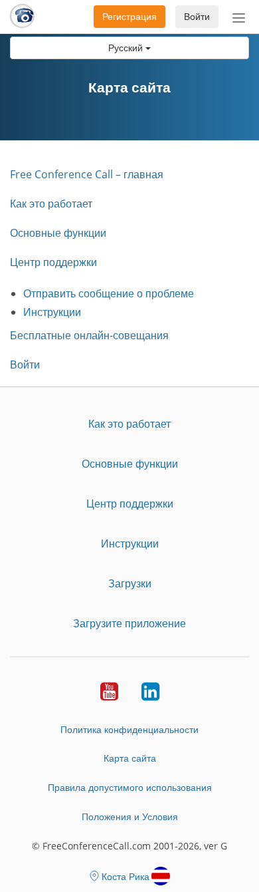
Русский (126, 47)
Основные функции (58, 232)
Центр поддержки (53, 262)
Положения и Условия (130, 816)
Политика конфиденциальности (129, 729)
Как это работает (51, 203)
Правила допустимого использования (130, 787)
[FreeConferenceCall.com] (22, 16)
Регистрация (129, 16)
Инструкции (52, 312)
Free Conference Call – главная (86, 174)
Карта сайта (130, 758)
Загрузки (129, 583)
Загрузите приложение (129, 623)
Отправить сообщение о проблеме (108, 293)
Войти (197, 16)
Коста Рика (125, 876)
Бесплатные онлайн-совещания (89, 335)
